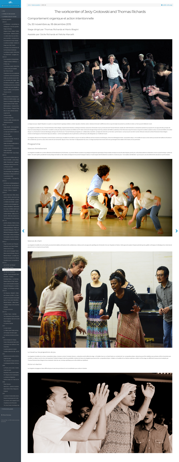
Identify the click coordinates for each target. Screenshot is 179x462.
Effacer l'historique (6, 415)
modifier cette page (167, 5)
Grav (6, 420)
